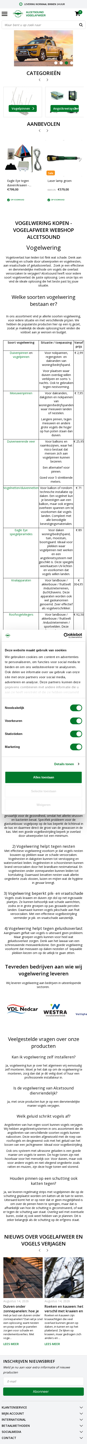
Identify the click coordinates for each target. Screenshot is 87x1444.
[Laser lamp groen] (63, 158)
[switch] (76, 720)
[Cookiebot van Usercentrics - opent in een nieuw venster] (63, 635)
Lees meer (11, 1344)
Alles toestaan (43, 777)
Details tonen (64, 764)
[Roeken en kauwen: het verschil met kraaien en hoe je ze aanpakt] (64, 1286)
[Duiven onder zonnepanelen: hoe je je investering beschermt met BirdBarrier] (23, 1281)
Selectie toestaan (43, 791)
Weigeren (43, 805)
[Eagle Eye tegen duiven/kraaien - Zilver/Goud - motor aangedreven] (23, 158)
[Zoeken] (81, 25)
